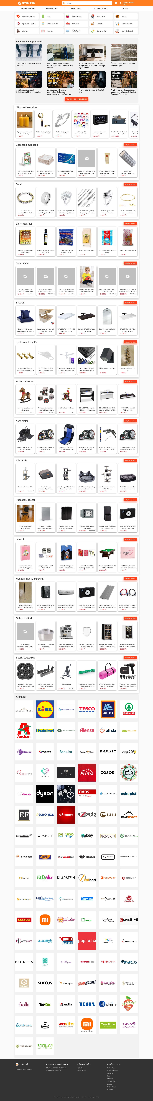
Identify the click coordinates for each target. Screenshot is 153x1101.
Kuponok (110, 1073)
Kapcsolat (79, 1068)
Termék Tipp (111, 1081)
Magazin (110, 1084)
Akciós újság (28, 8)
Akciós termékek (112, 1070)
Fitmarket (76, 8)
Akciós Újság (111, 1068)
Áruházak (110, 1079)
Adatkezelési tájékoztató (54, 1070)
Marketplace (101, 8)
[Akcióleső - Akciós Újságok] (26, 3)
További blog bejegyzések (76, 99)
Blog (125, 8)
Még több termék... (130, 145)
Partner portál (81, 1070)
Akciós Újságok (112, 1087)
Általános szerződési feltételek (56, 1068)
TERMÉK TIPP (52, 8)
